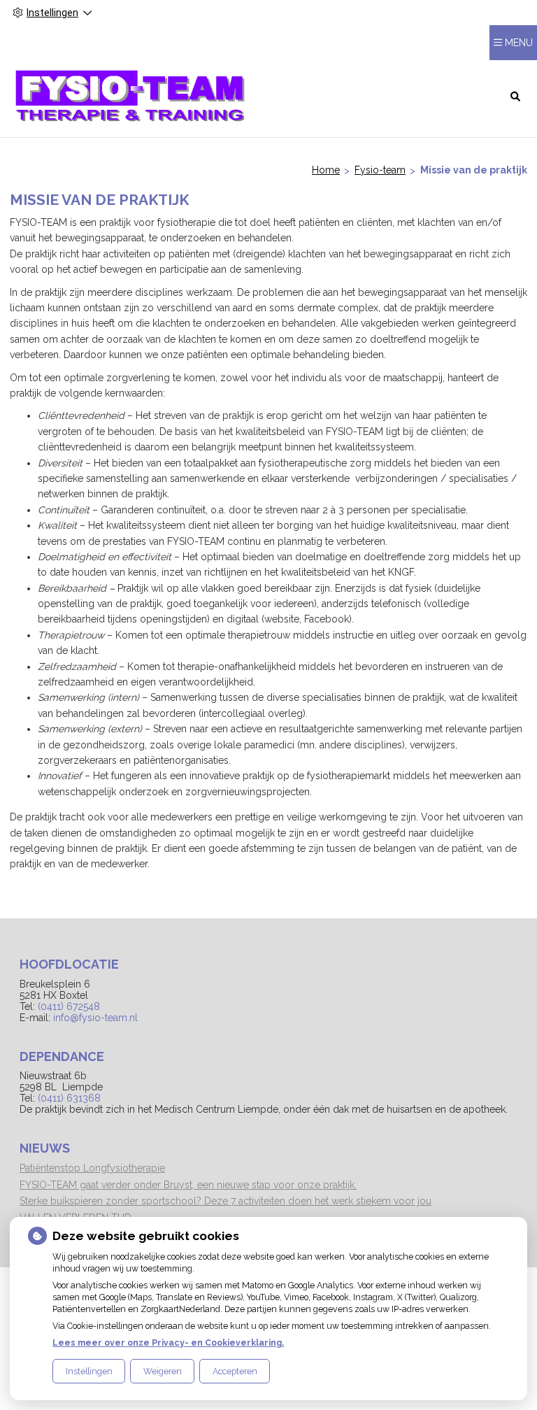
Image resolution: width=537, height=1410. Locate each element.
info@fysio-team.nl (95, 1017)
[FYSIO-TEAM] (131, 95)
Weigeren (162, 1371)
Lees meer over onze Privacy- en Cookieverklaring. (168, 1342)
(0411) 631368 (69, 1098)
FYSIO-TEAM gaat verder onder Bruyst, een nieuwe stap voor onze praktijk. (188, 1184)
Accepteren (235, 1371)
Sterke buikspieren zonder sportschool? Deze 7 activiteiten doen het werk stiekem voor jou (225, 1200)
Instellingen (89, 1371)
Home (326, 170)
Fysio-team (380, 170)
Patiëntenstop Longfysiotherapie (92, 1168)
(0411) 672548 (69, 1006)
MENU (519, 42)
